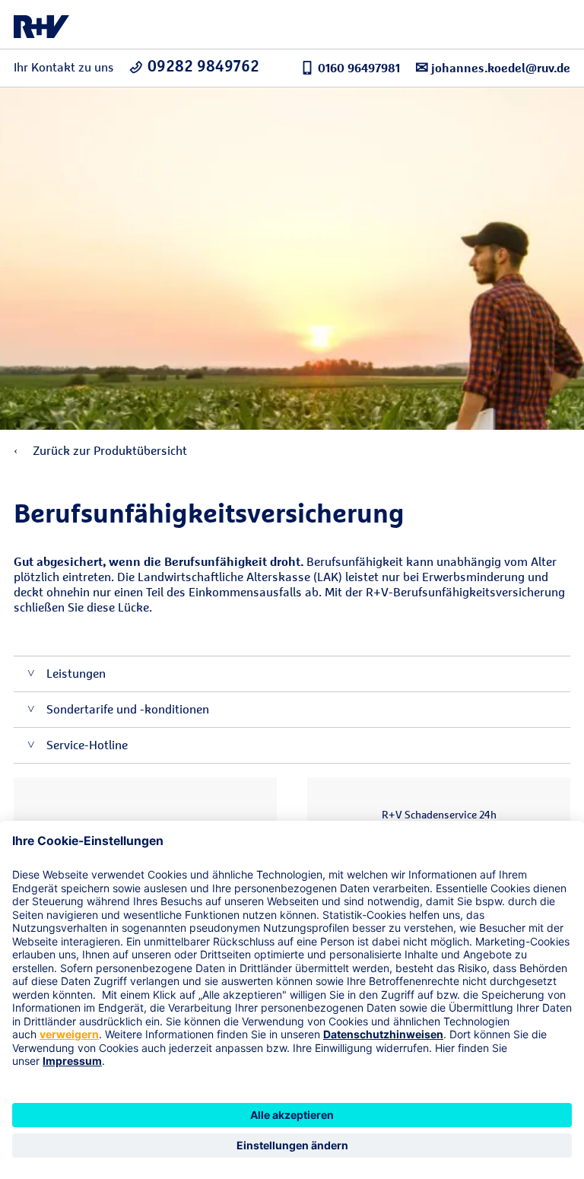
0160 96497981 (359, 67)
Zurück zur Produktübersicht (108, 450)
